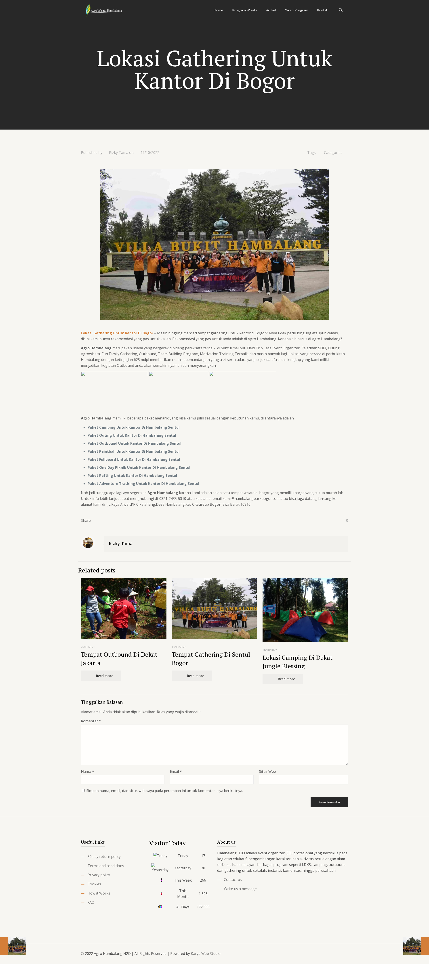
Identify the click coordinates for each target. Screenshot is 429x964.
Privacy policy (99, 874)
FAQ (91, 902)
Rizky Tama (118, 152)
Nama (87, 771)
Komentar (91, 721)
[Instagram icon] (332, 953)
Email (176, 771)
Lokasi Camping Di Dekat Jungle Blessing (297, 661)
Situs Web (267, 771)
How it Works (99, 893)
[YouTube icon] (326, 953)
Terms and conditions (106, 865)
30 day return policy (104, 856)
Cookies (94, 884)
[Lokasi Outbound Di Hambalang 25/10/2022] (416, 946)
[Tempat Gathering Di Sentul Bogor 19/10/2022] (13, 946)
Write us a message (240, 888)
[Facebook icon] (320, 953)
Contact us (233, 879)
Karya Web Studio (206, 953)
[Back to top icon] (343, 953)
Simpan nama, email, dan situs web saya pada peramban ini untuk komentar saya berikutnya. (164, 790)
